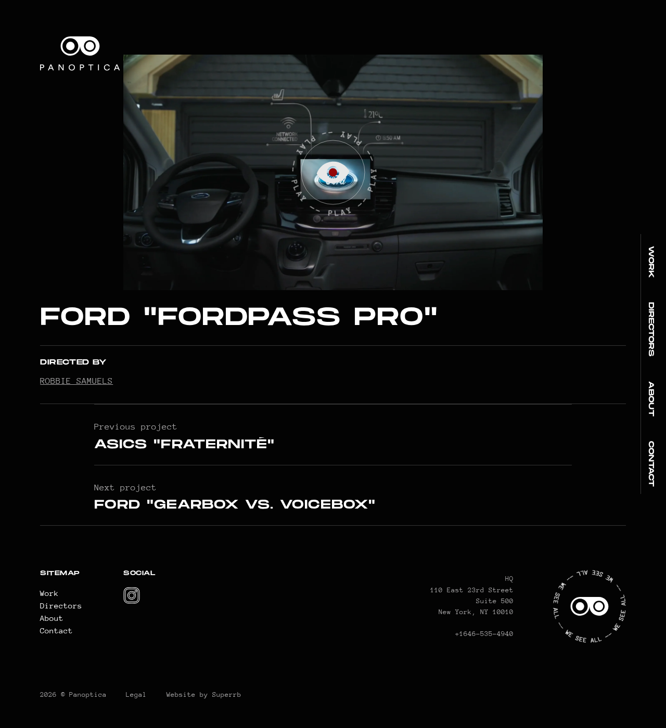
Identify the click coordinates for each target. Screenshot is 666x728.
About (651, 399)
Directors (651, 329)
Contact (651, 464)
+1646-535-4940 (484, 634)
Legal (136, 694)
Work (651, 262)
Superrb (226, 694)
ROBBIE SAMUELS (76, 381)
